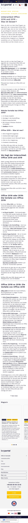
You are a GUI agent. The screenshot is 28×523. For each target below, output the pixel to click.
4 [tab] (16, 444)
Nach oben (15, 396)
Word (9, 360)
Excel (5, 360)
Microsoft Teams (7, 338)
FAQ (2, 461)
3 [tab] (14, 444)
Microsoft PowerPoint (20, 360)
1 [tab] (11, 444)
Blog (5, 8)
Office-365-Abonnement (8, 68)
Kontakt (3, 463)
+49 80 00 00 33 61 (21, 2)
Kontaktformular (14, 496)
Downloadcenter (5, 466)
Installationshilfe (5, 458)
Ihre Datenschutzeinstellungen (11, 519)
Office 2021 (17, 80)
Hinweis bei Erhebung (5, 521)
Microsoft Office (14, 150)
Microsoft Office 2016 (7, 92)
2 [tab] (13, 444)
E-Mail (14, 493)
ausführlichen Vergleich (7, 73)
